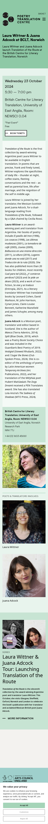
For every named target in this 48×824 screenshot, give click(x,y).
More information (20, 718)
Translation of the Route (13, 689)
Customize (24, 812)
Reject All (24, 818)
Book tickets (17, 133)
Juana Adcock (10, 600)
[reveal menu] (44, 19)
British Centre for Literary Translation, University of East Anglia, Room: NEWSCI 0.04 (22, 415)
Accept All (24, 805)
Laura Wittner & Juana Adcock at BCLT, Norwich (23, 37)
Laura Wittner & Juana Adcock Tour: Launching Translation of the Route (22, 669)
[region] (24, 803)
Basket (42, 13)
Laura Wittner (10, 547)
